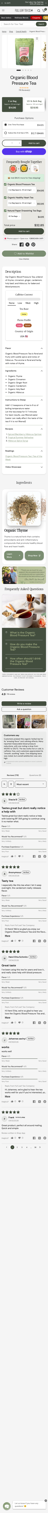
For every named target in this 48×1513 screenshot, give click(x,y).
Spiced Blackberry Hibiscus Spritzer (25, 434)
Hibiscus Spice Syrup (18, 440)
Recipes (9, 429)
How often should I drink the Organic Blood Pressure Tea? (25, 661)
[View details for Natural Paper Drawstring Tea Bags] (35, 169)
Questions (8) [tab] (35, 775)
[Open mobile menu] (3, 10)
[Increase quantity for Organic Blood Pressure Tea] (19, 143)
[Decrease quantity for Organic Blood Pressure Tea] (4, 143)
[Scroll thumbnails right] (43, 721)
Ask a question (24, 709)
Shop (11, 31)
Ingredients (10, 370)
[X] (27, 244)
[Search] (38, 11)
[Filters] (11, 784)
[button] (7, 1506)
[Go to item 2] (23, 721)
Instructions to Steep (15, 399)
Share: (14, 244)
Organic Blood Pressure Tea (24, 80)
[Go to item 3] (38, 721)
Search (41, 24)
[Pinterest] (33, 244)
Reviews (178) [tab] (13, 775)
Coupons (36, 17)
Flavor (8, 348)
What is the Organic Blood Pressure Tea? (22, 634)
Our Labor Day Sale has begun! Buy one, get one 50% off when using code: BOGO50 (24, 3)
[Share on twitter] (39, 856)
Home (4, 31)
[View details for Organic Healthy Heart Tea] (24, 169)
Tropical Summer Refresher (21, 437)
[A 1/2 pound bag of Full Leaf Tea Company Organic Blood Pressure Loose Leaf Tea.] (3, 38)
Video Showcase (13, 467)
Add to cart (24, 231)
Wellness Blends (21, 17)
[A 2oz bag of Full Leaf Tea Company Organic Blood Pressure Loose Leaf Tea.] (37, 38)
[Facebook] (21, 244)
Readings (9, 451)
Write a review (24, 703)
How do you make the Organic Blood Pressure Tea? (25, 647)
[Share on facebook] (34, 857)
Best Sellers (6, 17)
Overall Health (21, 31)
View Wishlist (24, 259)
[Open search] (4, 784)
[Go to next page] (41, 1147)
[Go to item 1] (9, 721)
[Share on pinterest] (44, 857)
